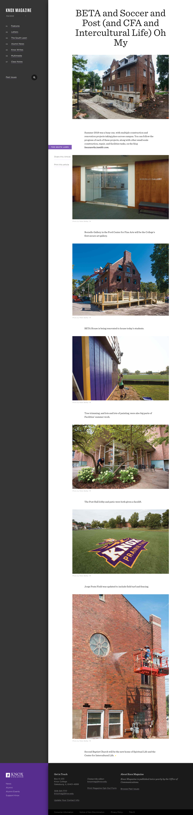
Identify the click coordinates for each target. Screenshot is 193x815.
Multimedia (16, 56)
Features (15, 26)
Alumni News (17, 44)
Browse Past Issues (130, 789)
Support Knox (12, 795)
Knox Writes (17, 50)
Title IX (132, 812)
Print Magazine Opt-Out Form (102, 788)
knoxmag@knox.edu (64, 793)
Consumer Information (63, 812)
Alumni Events (13, 791)
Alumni (9, 787)
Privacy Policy (117, 812)
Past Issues (11, 77)
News (8, 783)
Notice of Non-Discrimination (92, 812)
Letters (14, 32)
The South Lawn (19, 38)
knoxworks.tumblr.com (96, 147)
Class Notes (17, 61)
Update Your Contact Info (66, 800)
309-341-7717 (60, 791)
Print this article (61, 164)
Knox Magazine (19, 10)
